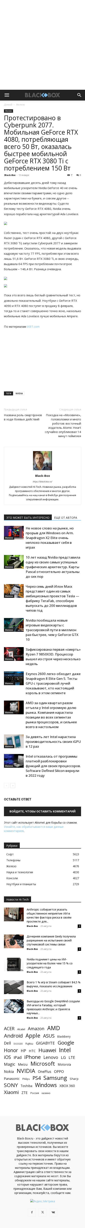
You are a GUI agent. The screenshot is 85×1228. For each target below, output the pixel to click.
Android (13, 1036)
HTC (32, 1051)
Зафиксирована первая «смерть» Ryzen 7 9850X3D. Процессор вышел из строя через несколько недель (53, 656)
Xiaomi (11, 1092)
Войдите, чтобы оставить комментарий (42, 811)
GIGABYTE (45, 1043)
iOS (7, 1057)
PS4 (37, 1078)
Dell (7, 1043)
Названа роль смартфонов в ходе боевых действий (23, 417)
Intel (65, 1050)
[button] (6, 95)
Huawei (47, 1050)
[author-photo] (42, 470)
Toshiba (26, 1086)
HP (23, 1051)
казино (46, 1093)
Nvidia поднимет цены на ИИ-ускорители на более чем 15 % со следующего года (50, 963)
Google (66, 1043)
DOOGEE (18, 1043)
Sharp (74, 1079)
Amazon (36, 1028)
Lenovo (50, 1057)
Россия (34, 1093)
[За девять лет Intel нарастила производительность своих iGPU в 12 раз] (14, 741)
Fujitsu (29, 1043)
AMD (53, 1028)
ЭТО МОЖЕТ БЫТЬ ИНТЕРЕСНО (27, 517)
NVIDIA (19, 393)
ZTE (25, 1093)
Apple (33, 1035)
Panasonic (12, 1078)
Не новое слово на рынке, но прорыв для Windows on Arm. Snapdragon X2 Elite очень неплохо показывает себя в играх (50, 538)
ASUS (49, 1036)
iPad (18, 1057)
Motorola (64, 1064)
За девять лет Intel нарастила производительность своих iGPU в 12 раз (53, 741)
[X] (42, 1212)
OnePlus (44, 1071)
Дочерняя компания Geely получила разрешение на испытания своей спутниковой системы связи (51, 940)
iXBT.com (33, 326)
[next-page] (12, 785)
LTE (72, 1057)
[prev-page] (6, 785)
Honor (11, 1050)
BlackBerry (64, 1036)
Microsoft (42, 1063)
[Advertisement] (42, 45)
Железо (20, 104)
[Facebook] (32, 1212)
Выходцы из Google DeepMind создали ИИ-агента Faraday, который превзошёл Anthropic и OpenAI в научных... (53, 1007)
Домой (8, 104)
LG (63, 1057)
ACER (9, 1028)
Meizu (23, 1064)
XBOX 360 (67, 1086)
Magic (9, 1064)
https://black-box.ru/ (42, 481)
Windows (46, 1085)
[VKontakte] (53, 1212)
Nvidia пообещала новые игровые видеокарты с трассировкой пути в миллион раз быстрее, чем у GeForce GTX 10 (52, 630)
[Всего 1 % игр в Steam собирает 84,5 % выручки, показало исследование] (14, 987)
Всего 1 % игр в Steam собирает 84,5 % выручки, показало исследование (53, 984)
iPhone (32, 1057)
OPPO (59, 1071)
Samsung (55, 1078)
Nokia (9, 1071)
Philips (26, 1078)
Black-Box (9, 174)
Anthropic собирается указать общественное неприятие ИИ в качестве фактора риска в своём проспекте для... (49, 915)
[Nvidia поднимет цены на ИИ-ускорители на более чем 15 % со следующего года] (14, 964)
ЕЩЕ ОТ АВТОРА (65, 517)
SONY (11, 1085)
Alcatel (21, 1029)
